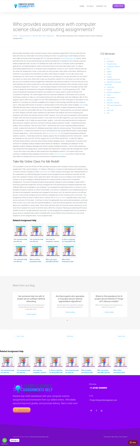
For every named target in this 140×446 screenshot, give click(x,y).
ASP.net (109, 100)
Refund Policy (114, 436)
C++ (108, 59)
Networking (111, 97)
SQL (108, 113)
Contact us (101, 6)
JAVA (109, 95)
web (44, 58)
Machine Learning (113, 103)
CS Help (90, 6)
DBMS (109, 72)
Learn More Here (45, 172)
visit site (82, 105)
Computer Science (113, 66)
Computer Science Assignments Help (39, 436)
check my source (60, 154)
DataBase (110, 61)
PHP (108, 69)
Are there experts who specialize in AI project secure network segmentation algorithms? (70, 299)
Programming (111, 64)
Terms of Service (123, 436)
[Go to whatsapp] (4, 440)
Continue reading (31, 314)
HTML (109, 74)
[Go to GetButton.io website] (5, 444)
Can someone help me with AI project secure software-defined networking (31, 299)
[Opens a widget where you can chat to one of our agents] (133, 442)
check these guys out (68, 58)
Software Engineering (114, 105)
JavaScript (110, 87)
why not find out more (53, 133)
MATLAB (110, 110)
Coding (109, 77)
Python (109, 90)
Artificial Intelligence (114, 92)
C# (108, 108)
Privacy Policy (107, 436)
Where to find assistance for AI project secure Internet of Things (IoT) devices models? (109, 299)
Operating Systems (113, 79)
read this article (61, 197)
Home (82, 6)
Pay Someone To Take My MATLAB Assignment (37, 36)
